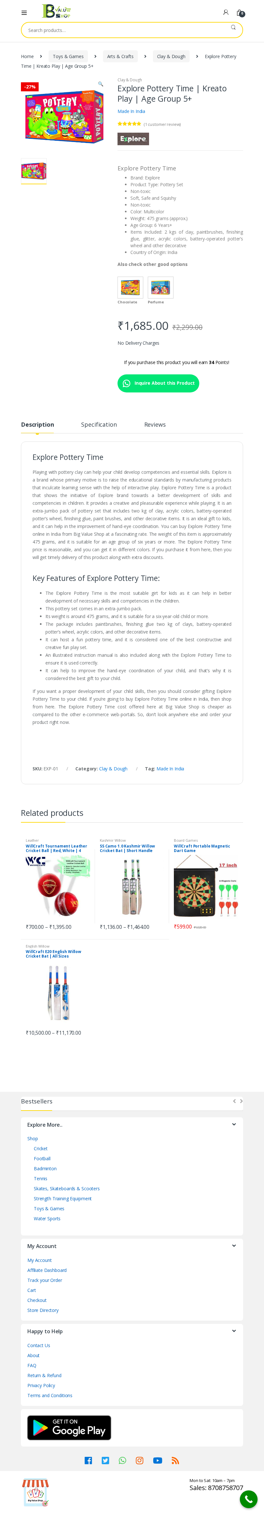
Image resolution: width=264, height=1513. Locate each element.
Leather (32, 840)
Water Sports (47, 1218)
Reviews (155, 424)
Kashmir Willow (113, 840)
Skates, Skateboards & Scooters (67, 1188)
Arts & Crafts (120, 56)
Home (27, 56)
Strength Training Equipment (63, 1198)
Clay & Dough (171, 56)
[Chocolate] (130, 288)
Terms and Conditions (49, 1395)
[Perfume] (161, 288)
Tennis (40, 1178)
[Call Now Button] (249, 1499)
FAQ (31, 1365)
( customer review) (162, 124)
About (33, 1355)
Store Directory (43, 1310)
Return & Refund (44, 1375)
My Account (39, 1260)
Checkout (37, 1300)
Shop (32, 1138)
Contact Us (38, 1345)
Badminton (45, 1168)
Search (233, 30)
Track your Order (44, 1280)
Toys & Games (68, 56)
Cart (31, 1290)
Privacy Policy (41, 1385)
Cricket (41, 1148)
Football (42, 1158)
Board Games (185, 840)
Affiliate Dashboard (47, 1270)
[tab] (37, 427)
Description (37, 424)
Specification (99, 424)
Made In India (131, 111)
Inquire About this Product (164, 383)
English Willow (38, 946)
